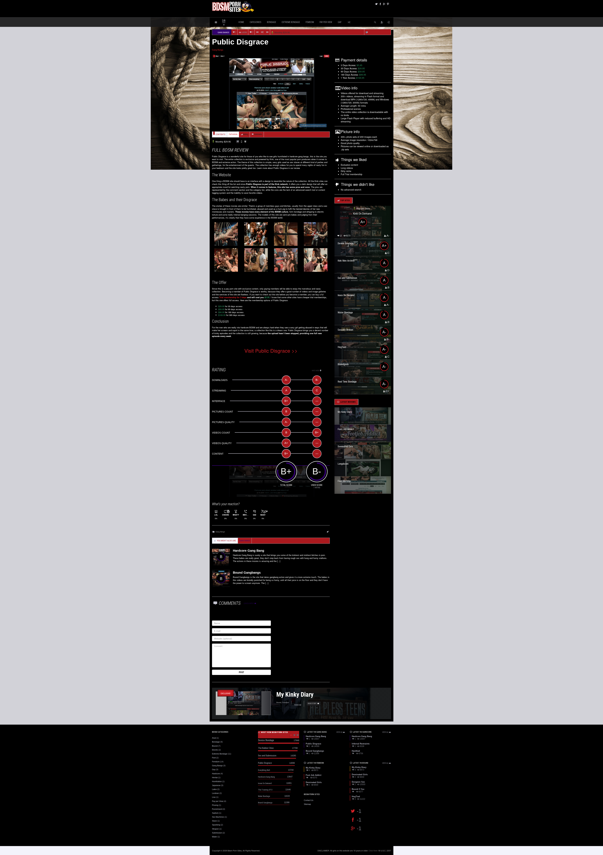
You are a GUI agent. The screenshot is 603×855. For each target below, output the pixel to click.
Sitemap (307, 804)
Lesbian (215, 793)
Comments (258, 134)
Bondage (271, 22)
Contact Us (308, 800)
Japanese (216, 785)
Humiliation (217, 781)
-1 (359, 811)
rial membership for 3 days (233, 297)
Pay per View (326, 22)
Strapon (215, 829)
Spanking (216, 825)
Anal (214, 738)
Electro (215, 750)
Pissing (215, 805)
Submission (217, 833)
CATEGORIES (255, 22)
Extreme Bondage (291, 22)
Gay (339, 22)
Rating (245, 134)
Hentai (215, 777)
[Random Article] (262, 32)
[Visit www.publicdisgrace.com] (271, 91)
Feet (214, 758)
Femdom (310, 22)
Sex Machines (218, 817)
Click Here (373, 850)
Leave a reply (249, 603)
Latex (214, 789)
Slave (214, 821)
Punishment (217, 809)
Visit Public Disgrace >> (271, 350)
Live (214, 797)
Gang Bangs (217, 50)
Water (214, 837)
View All (339, 732)
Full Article (233, 134)
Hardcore (216, 774)
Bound (215, 746)
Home (241, 22)
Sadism (215, 813)
